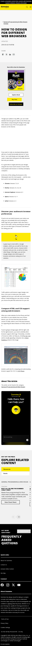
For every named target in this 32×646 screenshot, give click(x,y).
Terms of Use (5, 619)
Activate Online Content (7, 569)
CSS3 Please (20, 371)
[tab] (15, 469)
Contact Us (4, 565)
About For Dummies (6, 560)
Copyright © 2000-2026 (7, 635)
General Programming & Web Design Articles (15, 23)
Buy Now (14, 99)
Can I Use (27, 336)
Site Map (3, 573)
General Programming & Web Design (13, 387)
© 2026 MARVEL (5, 644)
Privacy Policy (4, 623)
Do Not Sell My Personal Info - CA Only (12, 631)
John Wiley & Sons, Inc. (22, 635)
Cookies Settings (5, 627)
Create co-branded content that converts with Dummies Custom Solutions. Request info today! (16, 2)
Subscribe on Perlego (16, 104)
